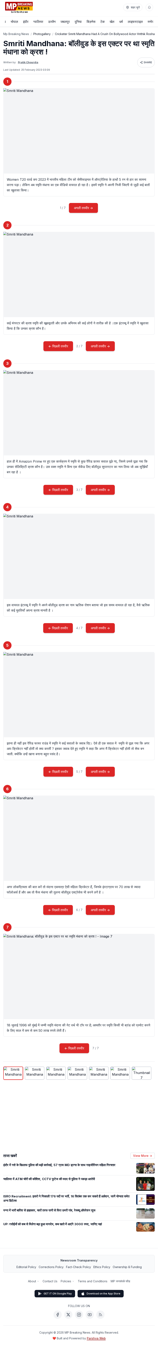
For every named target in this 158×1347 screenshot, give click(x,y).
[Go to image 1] (13, 1073)
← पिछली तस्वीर (58, 346)
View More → (142, 1155)
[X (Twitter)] (68, 1315)
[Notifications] (149, 7)
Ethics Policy (101, 1267)
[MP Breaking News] (19, 7)
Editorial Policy (26, 1267)
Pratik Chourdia (28, 62)
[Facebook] (57, 1315)
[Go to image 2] (34, 1073)
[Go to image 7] (141, 1073)
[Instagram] (79, 1315)
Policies (66, 1281)
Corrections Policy (51, 1267)
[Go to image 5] (99, 1073)
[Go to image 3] (56, 1073)
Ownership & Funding (127, 1267)
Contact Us (50, 1281)
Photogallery (42, 34)
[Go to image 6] (120, 1073)
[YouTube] (90, 1315)
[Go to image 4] (77, 1073)
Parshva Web (96, 1338)
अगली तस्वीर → (83, 208)
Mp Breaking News (16, 34)
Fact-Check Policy (78, 1267)
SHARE (148, 62)
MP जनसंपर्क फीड (120, 1281)
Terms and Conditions (92, 1281)
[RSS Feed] (100, 1315)
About (32, 1281)
